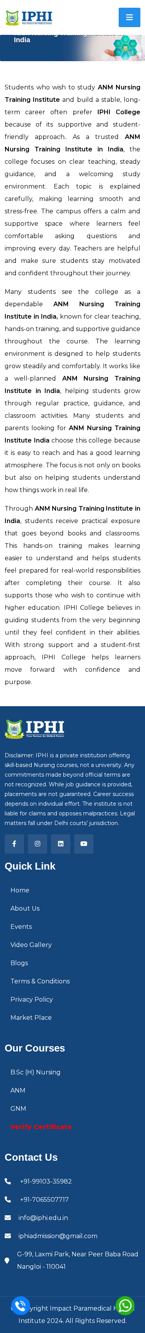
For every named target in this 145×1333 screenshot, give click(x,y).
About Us (24, 908)
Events (21, 926)
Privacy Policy (31, 999)
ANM (18, 1090)
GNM (18, 1108)
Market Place (31, 1017)
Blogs (19, 963)
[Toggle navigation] (129, 17)
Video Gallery (31, 945)
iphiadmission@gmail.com (58, 1236)
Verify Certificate (41, 1127)
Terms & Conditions (40, 981)
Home (19, 890)
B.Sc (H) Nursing (35, 1072)
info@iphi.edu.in (43, 1217)
